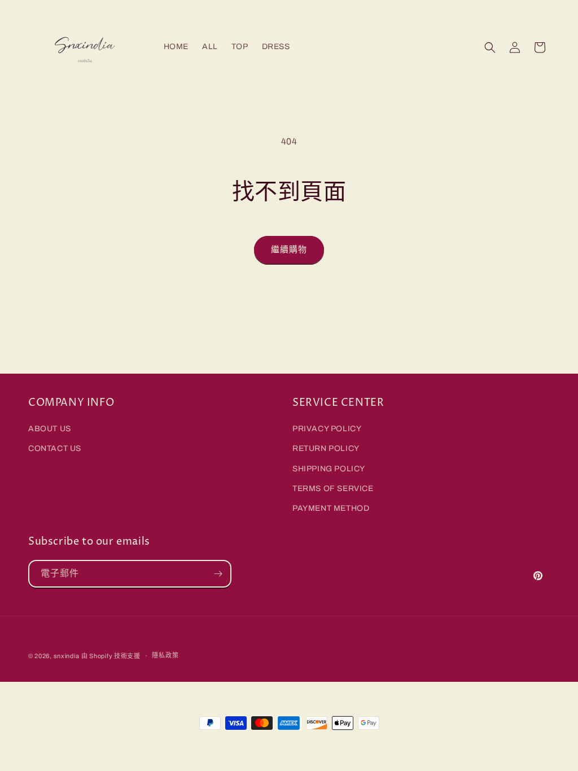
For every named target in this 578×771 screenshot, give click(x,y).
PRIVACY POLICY (326, 428)
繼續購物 (289, 249)
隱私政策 (165, 655)
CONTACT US (54, 448)
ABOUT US (49, 428)
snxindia (67, 655)
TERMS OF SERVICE (333, 488)
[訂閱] (217, 574)
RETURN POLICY (326, 448)
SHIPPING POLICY (328, 469)
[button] (490, 47)
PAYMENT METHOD (330, 508)
